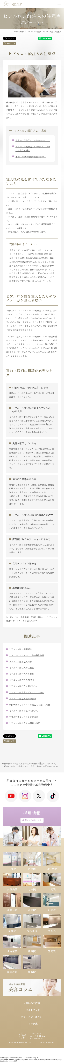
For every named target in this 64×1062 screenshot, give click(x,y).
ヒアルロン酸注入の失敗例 (21, 673)
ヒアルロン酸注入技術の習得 (22, 698)
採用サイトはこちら (32, 820)
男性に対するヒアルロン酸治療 (23, 716)
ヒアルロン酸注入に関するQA (23, 686)
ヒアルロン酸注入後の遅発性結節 (24, 723)
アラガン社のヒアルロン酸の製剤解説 (26, 655)
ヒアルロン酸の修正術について (23, 710)
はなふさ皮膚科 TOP (21, 32)
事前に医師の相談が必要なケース (31, 156)
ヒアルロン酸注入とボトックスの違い (26, 692)
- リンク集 (32, 1023)
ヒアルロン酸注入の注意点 (21, 667)
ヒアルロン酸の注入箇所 (20, 661)
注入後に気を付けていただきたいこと (33, 140)
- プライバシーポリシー (32, 1016)
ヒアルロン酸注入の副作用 (21, 679)
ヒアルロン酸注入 (35, 32)
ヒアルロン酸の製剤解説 (20, 649)
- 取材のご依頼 (32, 1003)
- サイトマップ (32, 1010)
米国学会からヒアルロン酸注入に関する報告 (29, 704)
